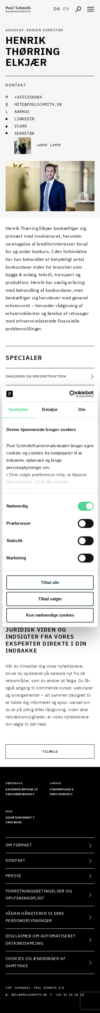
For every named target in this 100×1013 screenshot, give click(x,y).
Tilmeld (50, 751)
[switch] (86, 523)
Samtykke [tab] (18, 409)
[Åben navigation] (90, 9)
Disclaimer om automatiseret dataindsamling (41, 939)
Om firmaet (19, 845)
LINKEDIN (24, 119)
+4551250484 (28, 97)
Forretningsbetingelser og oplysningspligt (39, 895)
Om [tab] (82, 409)
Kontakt (16, 860)
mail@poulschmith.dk (29, 994)
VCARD (20, 126)
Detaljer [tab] (50, 409)
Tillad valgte (50, 598)
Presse (13, 876)
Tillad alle (50, 582)
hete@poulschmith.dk (38, 105)
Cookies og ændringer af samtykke (36, 962)
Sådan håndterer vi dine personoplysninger (35, 917)
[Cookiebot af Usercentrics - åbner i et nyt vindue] (71, 394)
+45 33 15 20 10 (70, 994)
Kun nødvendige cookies (50, 615)
